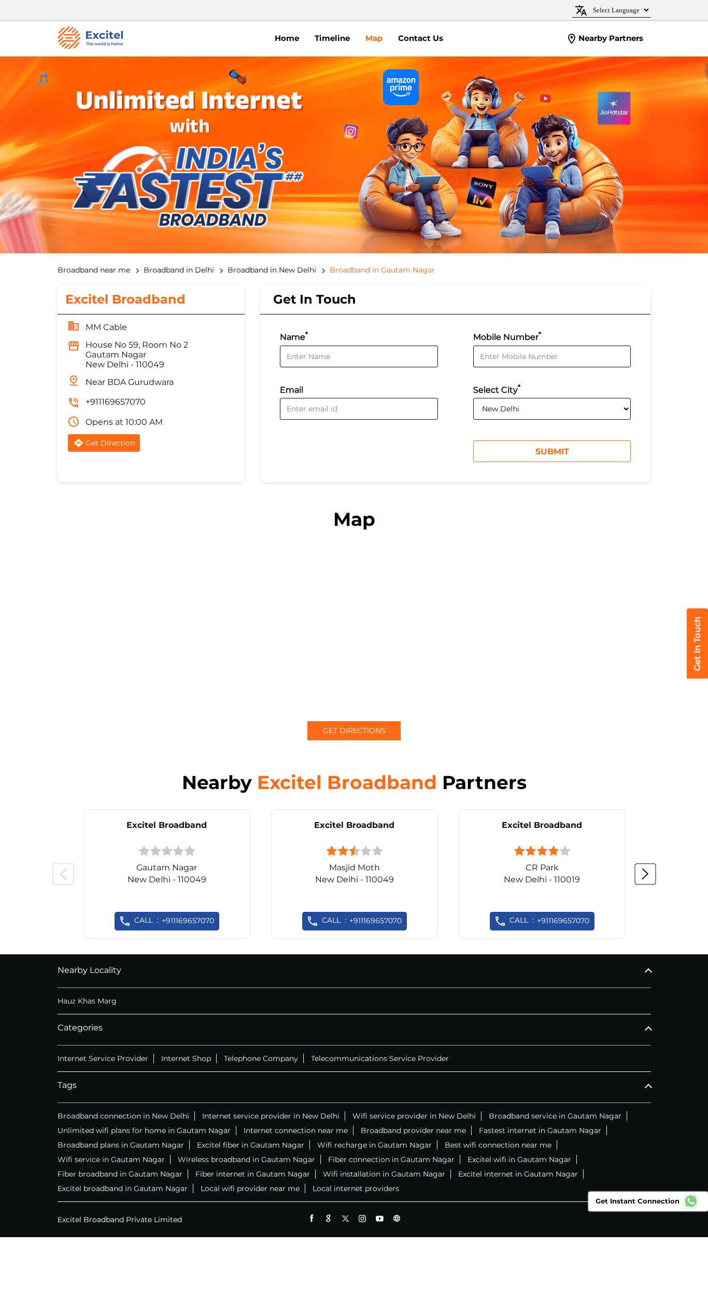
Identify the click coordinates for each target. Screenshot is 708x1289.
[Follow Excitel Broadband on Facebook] (311, 1218)
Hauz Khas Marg (87, 1001)
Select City (496, 389)
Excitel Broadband (166, 825)
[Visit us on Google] (328, 1218)
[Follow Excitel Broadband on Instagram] (363, 1218)
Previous (63, 874)
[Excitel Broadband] (90, 39)
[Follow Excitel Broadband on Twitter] (345, 1218)
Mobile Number (507, 336)
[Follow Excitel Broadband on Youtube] (380, 1218)
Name (294, 336)
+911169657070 (116, 402)
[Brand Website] (397, 1218)
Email (291, 390)
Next (645, 874)
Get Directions (354, 730)
